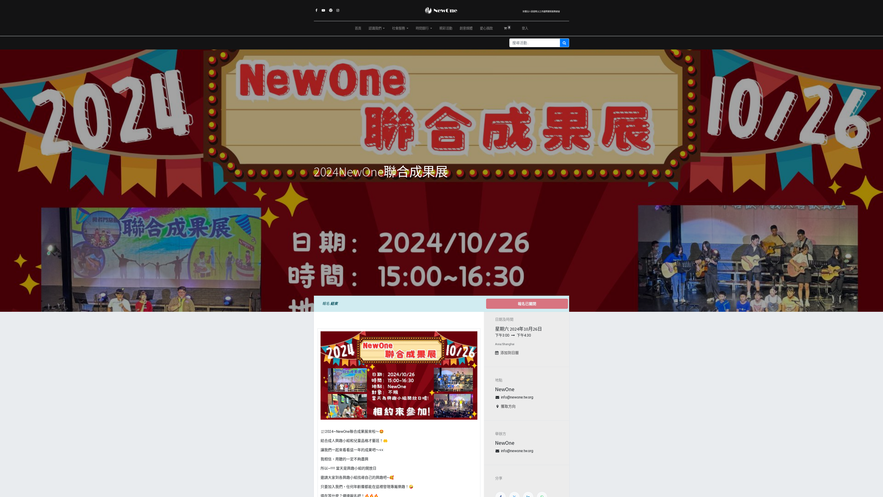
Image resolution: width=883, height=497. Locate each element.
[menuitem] (358, 28)
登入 (525, 28)
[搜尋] (564, 42)
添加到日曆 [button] (509, 353)
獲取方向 (508, 406)
